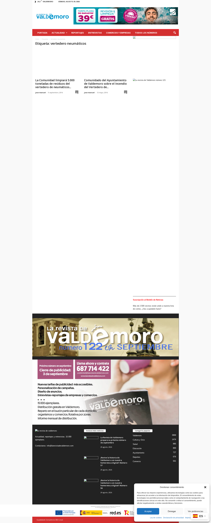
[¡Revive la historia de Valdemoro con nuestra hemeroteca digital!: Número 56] (91, 484)
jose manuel (40, 92)
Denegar (172, 511)
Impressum (189, 518)
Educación (137, 448)
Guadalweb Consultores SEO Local (50, 520)
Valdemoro (137, 435)
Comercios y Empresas (118, 32)
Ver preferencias (195, 511)
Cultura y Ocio (139, 440)
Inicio (37, 39)
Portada (42, 32)
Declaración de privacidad (173, 518)
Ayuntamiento (138, 453)
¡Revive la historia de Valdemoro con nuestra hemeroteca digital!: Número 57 (113, 461)
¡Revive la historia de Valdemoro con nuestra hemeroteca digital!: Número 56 (113, 484)
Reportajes (77, 32)
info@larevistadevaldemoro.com (60, 446)
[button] (205, 487)
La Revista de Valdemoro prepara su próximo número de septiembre (113, 440)
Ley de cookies (156, 518)
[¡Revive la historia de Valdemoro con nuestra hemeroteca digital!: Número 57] (91, 461)
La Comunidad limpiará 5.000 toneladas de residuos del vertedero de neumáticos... (54, 83)
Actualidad (58, 32)
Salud (135, 444)
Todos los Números (146, 32)
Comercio (137, 461)
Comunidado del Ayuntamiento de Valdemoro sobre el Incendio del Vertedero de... (105, 83)
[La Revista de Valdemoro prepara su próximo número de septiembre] (91, 441)
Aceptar (148, 511)
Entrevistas (95, 32)
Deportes (136, 457)
